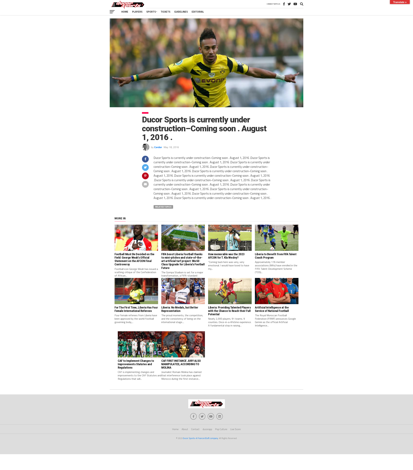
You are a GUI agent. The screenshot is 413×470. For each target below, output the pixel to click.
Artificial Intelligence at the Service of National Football (272, 309)
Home (124, 12)
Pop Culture (221, 429)
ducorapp (207, 429)
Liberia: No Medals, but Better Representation (179, 309)
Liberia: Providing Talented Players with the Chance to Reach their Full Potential (229, 311)
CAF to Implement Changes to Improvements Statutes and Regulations (136, 364)
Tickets (165, 12)
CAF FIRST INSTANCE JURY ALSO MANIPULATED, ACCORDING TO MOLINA (181, 364)
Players (137, 12)
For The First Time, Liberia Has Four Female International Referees (136, 309)
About (185, 429)
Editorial (198, 12)
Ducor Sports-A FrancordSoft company (200, 438)
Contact (195, 429)
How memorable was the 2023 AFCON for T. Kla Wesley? (226, 255)
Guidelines (181, 12)
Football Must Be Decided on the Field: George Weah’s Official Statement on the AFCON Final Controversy (134, 259)
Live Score (235, 429)
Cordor (158, 147)
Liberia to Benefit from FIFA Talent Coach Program (276, 255)
